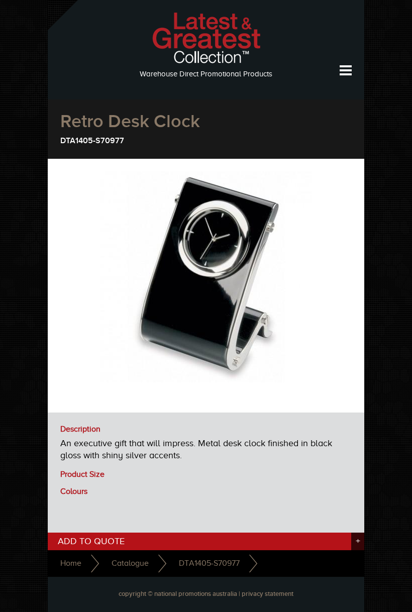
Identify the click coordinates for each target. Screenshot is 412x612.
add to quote (209, 541)
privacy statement (267, 594)
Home (70, 563)
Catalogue (130, 563)
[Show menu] (345, 70)
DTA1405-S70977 (209, 563)
